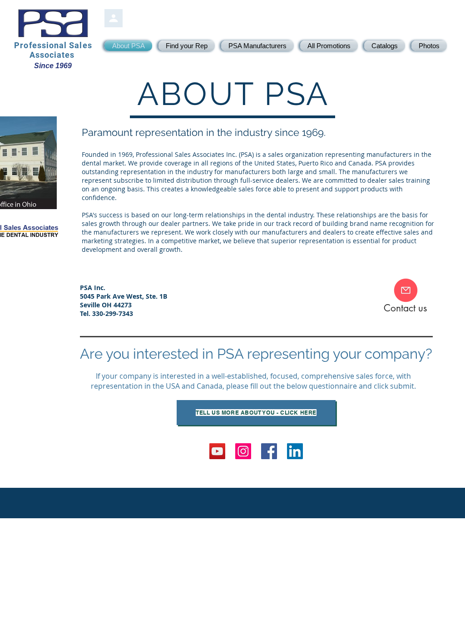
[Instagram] (243, 451)
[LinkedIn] (295, 451)
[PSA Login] (113, 18)
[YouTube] (217, 451)
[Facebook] (269, 451)
